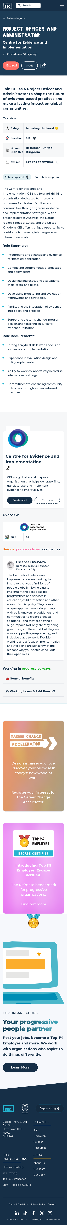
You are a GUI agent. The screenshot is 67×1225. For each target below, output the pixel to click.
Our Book (39, 1174)
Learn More (20, 1067)
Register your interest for (33, 792)
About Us (39, 1163)
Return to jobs (16, 18)
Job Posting (10, 1173)
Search (27, 5)
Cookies (51, 1204)
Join (36, 1130)
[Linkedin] (17, 1213)
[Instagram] (50, 1213)
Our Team (39, 1168)
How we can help (13, 1167)
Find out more (33, 904)
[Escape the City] (7, 6)
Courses (38, 1141)
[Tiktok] (25, 1213)
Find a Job (40, 1136)
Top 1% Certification (14, 1179)
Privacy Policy (38, 1204)
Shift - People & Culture (17, 1184)
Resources (40, 1147)
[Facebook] (33, 1213)
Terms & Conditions (18, 1204)
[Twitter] (42, 1213)
